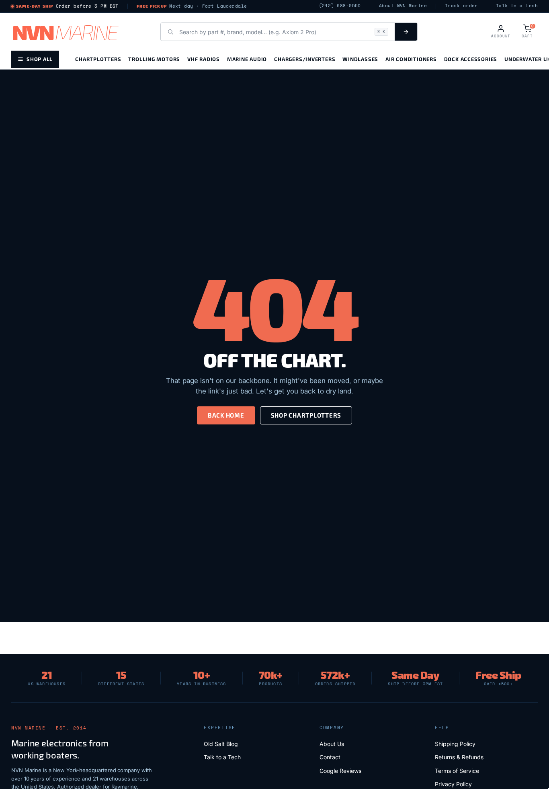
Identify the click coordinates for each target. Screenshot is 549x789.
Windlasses (360, 59)
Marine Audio (247, 59)
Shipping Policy (455, 743)
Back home (226, 415)
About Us (332, 743)
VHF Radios (203, 59)
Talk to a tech (517, 6)
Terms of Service (457, 770)
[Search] (406, 32)
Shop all (40, 59)
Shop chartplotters (306, 415)
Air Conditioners (410, 59)
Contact (330, 757)
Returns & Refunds (459, 757)
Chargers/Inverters (304, 59)
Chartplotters (98, 59)
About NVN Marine (403, 6)
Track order (461, 6)
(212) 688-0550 (340, 6)
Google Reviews (340, 770)
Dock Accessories (470, 59)
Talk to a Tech (222, 757)
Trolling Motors (154, 59)
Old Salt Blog (221, 743)
